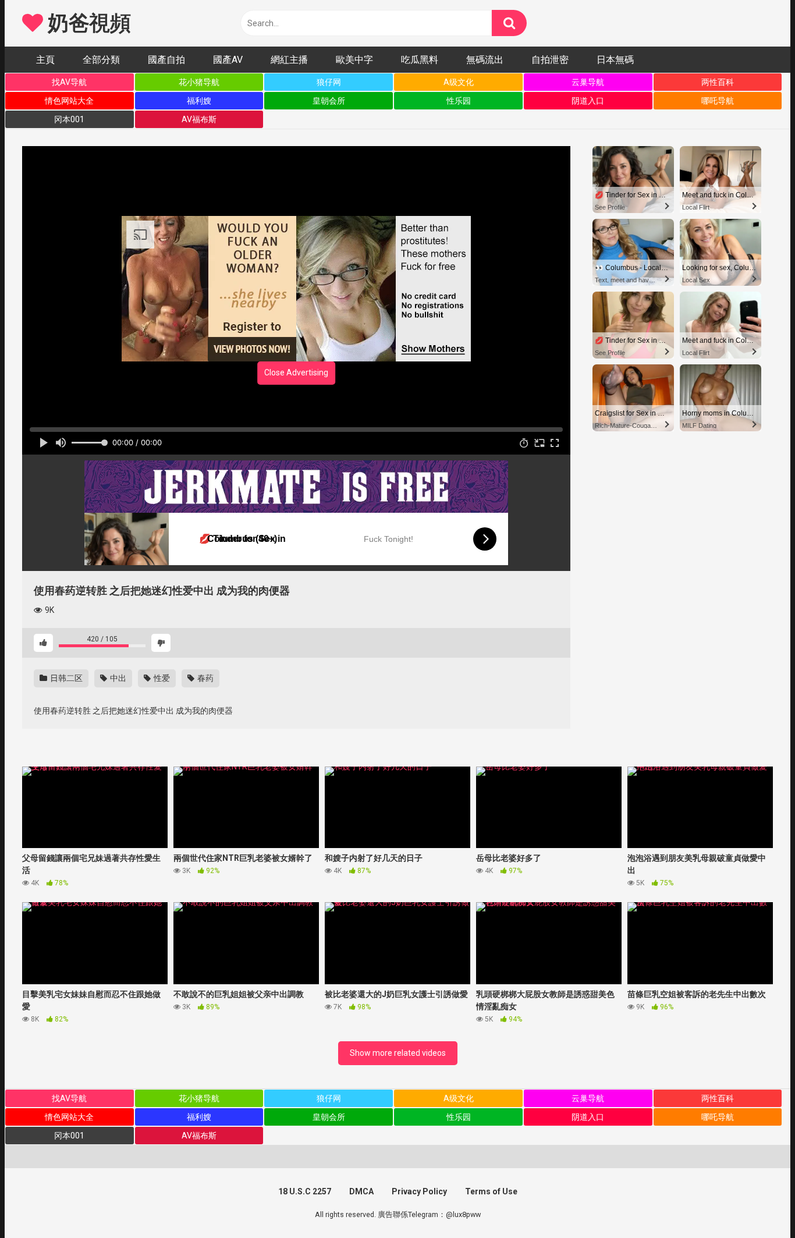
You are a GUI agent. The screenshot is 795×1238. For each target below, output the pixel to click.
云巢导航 (588, 82)
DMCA (361, 1191)
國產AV (228, 59)
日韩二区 (65, 678)
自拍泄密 (550, 59)
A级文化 (458, 82)
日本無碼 (615, 59)
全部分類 (101, 59)
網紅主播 (289, 59)
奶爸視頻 (86, 23)
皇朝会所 (329, 100)
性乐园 (458, 100)
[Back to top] (756, 1203)
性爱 (161, 678)
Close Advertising (296, 372)
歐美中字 (354, 59)
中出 (117, 678)
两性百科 (717, 82)
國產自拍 (166, 59)
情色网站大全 (69, 100)
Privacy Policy (419, 1191)
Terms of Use (491, 1191)
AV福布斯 (199, 119)
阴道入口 (588, 100)
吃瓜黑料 (419, 59)
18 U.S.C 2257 (304, 1191)
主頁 (45, 59)
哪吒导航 (717, 100)
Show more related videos (398, 1053)
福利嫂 (199, 100)
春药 (205, 678)
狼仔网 (329, 82)
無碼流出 (484, 59)
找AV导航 (69, 82)
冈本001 (69, 119)
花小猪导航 (199, 82)
